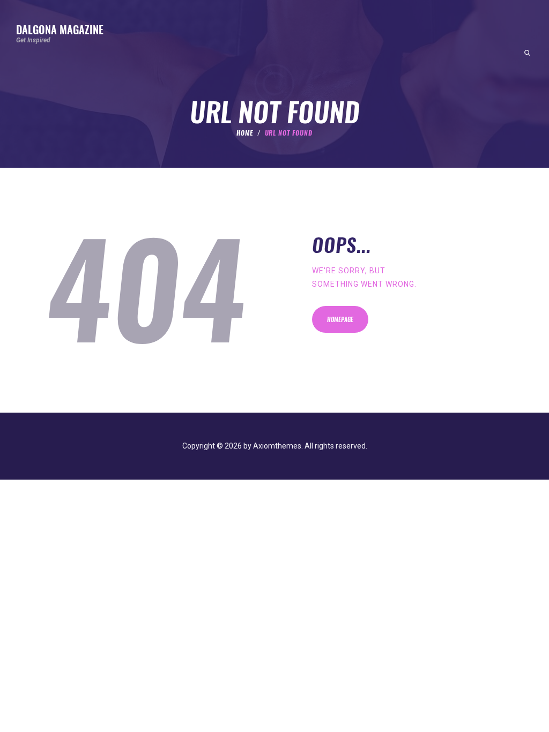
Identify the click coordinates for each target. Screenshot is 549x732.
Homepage (340, 320)
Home (244, 133)
